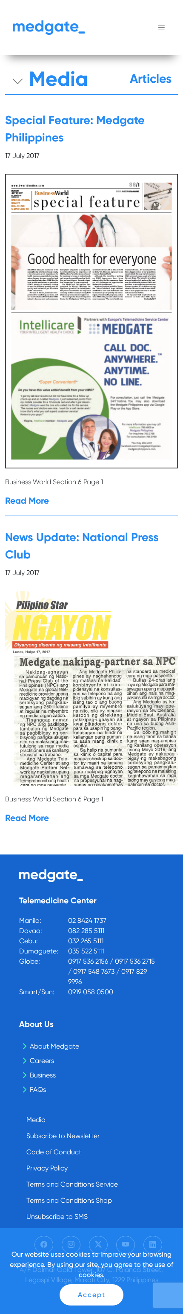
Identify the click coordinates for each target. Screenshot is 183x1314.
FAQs (38, 1090)
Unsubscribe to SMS (57, 1216)
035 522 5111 (86, 951)
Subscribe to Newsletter (63, 1136)
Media (36, 1120)
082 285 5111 (86, 931)
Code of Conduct (53, 1152)
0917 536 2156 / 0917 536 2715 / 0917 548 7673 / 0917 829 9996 (111, 971)
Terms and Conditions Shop (69, 1200)
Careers (42, 1061)
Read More (27, 500)
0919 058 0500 (90, 992)
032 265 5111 (85, 941)
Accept (92, 1295)
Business (43, 1075)
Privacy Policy (47, 1168)
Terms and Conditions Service (72, 1184)
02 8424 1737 (87, 920)
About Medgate (54, 1046)
